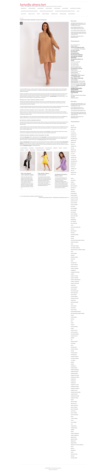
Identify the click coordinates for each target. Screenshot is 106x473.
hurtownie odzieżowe (75, 247)
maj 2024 (72, 170)
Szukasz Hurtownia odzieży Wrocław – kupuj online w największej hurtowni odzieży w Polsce (78, 33)
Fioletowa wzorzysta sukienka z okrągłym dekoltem (31, 196)
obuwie (72, 315)
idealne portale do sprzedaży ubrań (78, 249)
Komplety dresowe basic (75, 279)
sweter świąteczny (74, 82)
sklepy (72, 345)
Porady (72, 328)
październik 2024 (74, 161)
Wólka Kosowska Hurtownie (76, 91)
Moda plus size (74, 309)
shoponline (73, 343)
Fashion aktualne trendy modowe (77, 240)
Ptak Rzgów (74, 78)
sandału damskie (74, 341)
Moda (72, 304)
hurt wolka (78, 61)
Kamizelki (72, 255)
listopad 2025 (73, 136)
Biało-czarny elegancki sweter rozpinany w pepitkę (27, 174)
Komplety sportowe (75, 283)
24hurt (72, 44)
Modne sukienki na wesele (76, 311)
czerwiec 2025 (73, 146)
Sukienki (72, 364)
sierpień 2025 (73, 142)
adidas (72, 178)
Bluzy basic (73, 206)
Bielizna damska (71, 13)
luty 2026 (73, 131)
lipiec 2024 (73, 166)
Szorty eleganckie (74, 414)
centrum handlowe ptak (77, 47)
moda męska (73, 307)
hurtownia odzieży (77, 54)
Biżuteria (72, 189)
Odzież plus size (54, 13)
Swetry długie (73, 403)
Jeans (72, 251)
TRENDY (38, 13)
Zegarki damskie (74, 457)
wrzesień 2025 (73, 140)
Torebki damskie (74, 427)
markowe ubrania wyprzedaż (75, 73)
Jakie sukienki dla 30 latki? (74, 63)
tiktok (72, 420)
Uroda (72, 446)
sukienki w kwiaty (74, 394)
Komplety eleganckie (75, 281)
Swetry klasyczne (74, 405)
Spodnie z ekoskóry (74, 356)
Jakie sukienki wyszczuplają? (75, 65)
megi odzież (74, 75)
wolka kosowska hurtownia (76, 89)
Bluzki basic (73, 191)
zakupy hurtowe (74, 454)
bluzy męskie (73, 212)
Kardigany (73, 259)
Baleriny (72, 182)
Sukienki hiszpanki (74, 373)
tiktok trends (73, 422)
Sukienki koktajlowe (75, 375)
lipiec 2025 (73, 144)
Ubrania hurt (23, 8)
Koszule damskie (74, 287)
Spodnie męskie (74, 354)
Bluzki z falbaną (74, 202)
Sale (71, 339)
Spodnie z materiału (75, 358)
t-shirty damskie (74, 418)
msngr (72, 76)
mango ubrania (74, 69)
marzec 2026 (73, 129)
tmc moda (83, 84)
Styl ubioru (73, 360)
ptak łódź (80, 78)
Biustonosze (73, 187)
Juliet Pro (50, 469)
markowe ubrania (74, 72)
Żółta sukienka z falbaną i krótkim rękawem (43, 174)
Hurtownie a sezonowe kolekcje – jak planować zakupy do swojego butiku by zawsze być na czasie (78, 24)
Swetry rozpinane (74, 409)
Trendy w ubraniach (75, 435)
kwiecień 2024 (73, 172)
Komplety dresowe (74, 277)
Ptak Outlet (76, 76)
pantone (72, 319)
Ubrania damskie (74, 439)
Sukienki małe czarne (75, 377)
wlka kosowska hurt (74, 86)
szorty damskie (74, 412)
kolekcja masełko (74, 264)
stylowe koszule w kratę (42, 139)
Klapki (72, 260)
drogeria (73, 232)
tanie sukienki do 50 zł (82, 82)
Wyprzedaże (73, 450)
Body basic (73, 217)
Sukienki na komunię (75, 386)
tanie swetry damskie (75, 84)
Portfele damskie (74, 332)
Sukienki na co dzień (75, 384)
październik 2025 (74, 138)
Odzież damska (74, 317)
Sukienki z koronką (74, 397)
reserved (72, 337)
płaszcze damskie (74, 326)
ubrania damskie (73, 85)
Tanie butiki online (26, 141)
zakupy (72, 452)
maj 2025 (72, 148)
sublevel (72, 362)
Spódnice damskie (74, 349)
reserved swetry (74, 79)
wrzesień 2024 (73, 163)
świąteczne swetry (74, 97)
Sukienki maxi (73, 379)
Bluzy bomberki (74, 208)
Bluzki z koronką (74, 204)
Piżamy (72, 322)
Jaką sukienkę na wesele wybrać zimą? (78, 30)
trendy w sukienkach (75, 433)
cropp (72, 225)
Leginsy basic (73, 300)
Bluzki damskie (41, 8)
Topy (72, 424)
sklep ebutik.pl (74, 81)
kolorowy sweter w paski (76, 67)
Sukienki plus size (74, 390)
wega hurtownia (80, 85)
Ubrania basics (74, 437)
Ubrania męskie (74, 442)
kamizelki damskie (74, 257)
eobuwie (72, 236)
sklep (24, 116)
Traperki (72, 429)
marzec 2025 (73, 151)
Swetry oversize (74, 407)
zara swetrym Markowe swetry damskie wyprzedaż (78, 96)
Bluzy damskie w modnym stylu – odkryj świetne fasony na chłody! (77, 28)
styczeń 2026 (73, 133)
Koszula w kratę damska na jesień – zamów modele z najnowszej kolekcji (53, 197)
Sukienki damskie (32, 8)
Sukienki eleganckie (74, 371)
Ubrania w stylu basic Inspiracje (77, 444)
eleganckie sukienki (74, 234)
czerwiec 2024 (73, 168)
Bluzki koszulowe (74, 197)
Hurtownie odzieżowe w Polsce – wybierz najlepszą (77, 37)
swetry (72, 399)
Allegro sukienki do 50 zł (76, 44)
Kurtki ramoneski (74, 292)
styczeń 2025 (73, 155)
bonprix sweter (74, 46)
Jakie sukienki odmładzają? (75, 64)
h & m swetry (82, 48)
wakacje (72, 448)
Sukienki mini (73, 382)
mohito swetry (81, 75)
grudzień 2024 (73, 157)
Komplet (72, 274)
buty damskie (73, 221)
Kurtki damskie (57, 8)
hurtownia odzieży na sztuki (77, 59)
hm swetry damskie (75, 50)
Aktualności (23, 13)
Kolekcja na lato (74, 266)
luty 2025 (73, 153)
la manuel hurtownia (76, 68)
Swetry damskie (49, 8)
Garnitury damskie (74, 242)
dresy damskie (73, 230)
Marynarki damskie (74, 302)
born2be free (73, 219)
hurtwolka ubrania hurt (33, 4)
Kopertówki (73, 285)
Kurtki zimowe (74, 294)
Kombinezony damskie (75, 272)
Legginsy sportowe (74, 298)
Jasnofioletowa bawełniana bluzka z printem (61, 175)
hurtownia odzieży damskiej (76, 57)
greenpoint (76, 48)
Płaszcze (72, 324)
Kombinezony (73, 270)
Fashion (72, 238)
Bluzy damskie (65, 8)
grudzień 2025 (73, 134)
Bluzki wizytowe (74, 200)
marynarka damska (53, 96)
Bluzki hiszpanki (74, 195)
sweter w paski (82, 81)
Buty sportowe (74, 223)
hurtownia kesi (75, 53)
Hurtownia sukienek (75, 245)
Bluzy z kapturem (74, 215)
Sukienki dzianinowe (75, 369)
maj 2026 (72, 125)
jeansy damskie (74, 253)
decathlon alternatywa (75, 227)
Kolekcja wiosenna (74, 268)
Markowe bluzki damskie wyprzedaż (76, 71)
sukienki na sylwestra (75, 388)
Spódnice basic (74, 347)
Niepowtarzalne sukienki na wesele (77, 313)
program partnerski (75, 334)
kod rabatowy (74, 262)
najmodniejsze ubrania (27, 145)
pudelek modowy (45, 13)
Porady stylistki (31, 13)
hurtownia (74, 51)
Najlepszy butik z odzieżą (75, 8)
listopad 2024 (73, 159)
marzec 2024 (73, 174)
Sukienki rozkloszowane (75, 392)
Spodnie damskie (63, 13)
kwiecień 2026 (73, 127)
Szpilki (72, 416)
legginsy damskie (74, 296)
